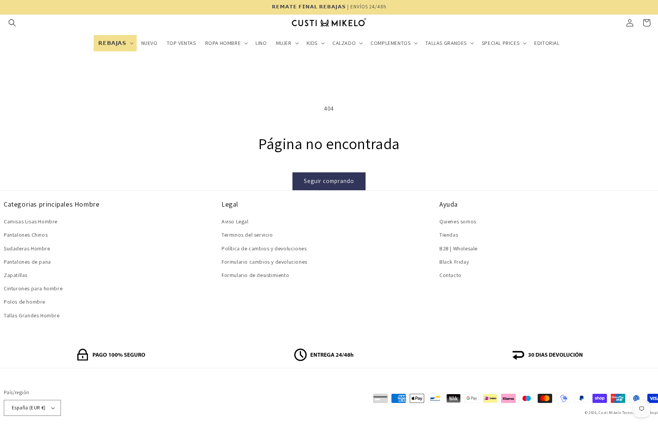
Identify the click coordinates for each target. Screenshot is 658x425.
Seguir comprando (329, 181)
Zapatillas (15, 275)
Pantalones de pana (27, 261)
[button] (12, 22)
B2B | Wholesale (458, 248)
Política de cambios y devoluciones (264, 248)
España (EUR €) (29, 407)
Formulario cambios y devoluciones (264, 261)
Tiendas (448, 234)
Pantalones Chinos (26, 234)
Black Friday (454, 261)
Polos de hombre (24, 301)
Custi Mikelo (610, 412)
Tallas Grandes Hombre (32, 315)
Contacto (450, 275)
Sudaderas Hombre (27, 248)
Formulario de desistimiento (255, 275)
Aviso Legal (235, 221)
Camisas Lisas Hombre (30, 221)
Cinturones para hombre (33, 288)
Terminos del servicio (247, 234)
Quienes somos (457, 221)
